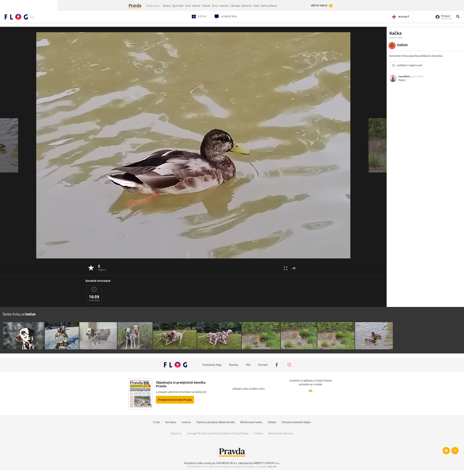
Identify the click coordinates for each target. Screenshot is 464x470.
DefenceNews (269, 6)
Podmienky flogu (211, 365)
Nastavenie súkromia (280, 433)
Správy (167, 6)
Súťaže (272, 422)
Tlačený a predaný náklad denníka (215, 422)
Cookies (258, 433)
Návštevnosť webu (251, 422)
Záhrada (235, 6)
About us (176, 433)
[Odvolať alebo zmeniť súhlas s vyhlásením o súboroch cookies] (446, 450)
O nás (156, 422)
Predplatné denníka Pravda (175, 400)
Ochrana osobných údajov (296, 422)
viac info (272, 466)
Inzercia (186, 422)
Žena (215, 6)
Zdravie (206, 6)
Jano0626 (403, 76)
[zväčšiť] (285, 268)
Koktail (196, 6)
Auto (188, 6)
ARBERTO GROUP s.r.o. (266, 463)
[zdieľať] (294, 268)
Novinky (233, 365)
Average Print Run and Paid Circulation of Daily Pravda (217, 433)
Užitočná (246, 6)
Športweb (178, 6)
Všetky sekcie (319, 5)
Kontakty (170, 422)
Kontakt (263, 365)
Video (256, 6)
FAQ (248, 365)
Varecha (224, 6)
